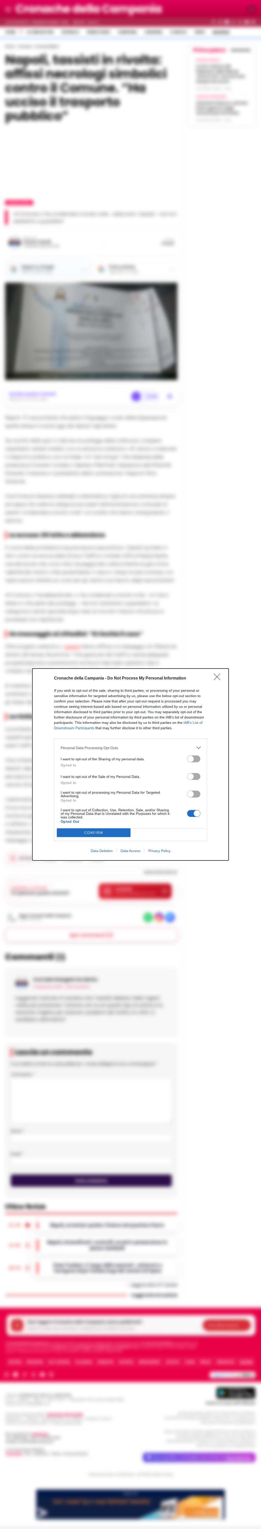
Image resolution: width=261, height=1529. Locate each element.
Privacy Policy (159, 851)
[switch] (193, 758)
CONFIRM (93, 833)
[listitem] (130, 747)
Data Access (130, 851)
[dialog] (130, 764)
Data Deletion (102, 851)
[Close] (219, 678)
